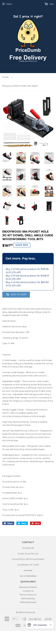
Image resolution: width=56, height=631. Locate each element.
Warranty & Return (28, 587)
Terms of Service (28, 594)
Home (5, 77)
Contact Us (28, 591)
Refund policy (28, 598)
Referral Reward (28, 602)
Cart (51, 4)
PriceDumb (29, 612)
